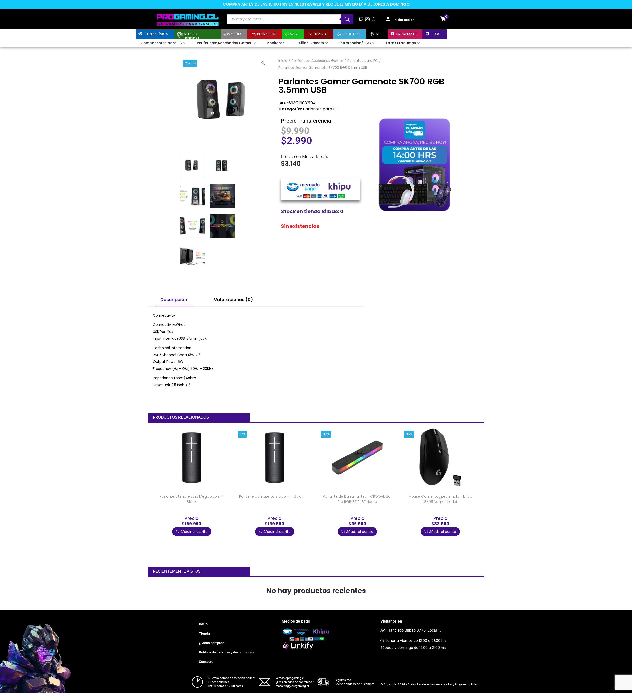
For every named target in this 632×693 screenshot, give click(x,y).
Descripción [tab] (173, 300)
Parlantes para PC (362, 60)
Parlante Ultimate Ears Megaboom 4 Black (192, 499)
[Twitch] (361, 19)
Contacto (206, 662)
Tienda (204, 633)
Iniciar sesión (404, 20)
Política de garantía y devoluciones (226, 652)
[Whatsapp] (374, 19)
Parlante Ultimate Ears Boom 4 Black (271, 496)
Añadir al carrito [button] (194, 531)
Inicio (282, 60)
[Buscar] (347, 19)
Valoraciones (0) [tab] (233, 300)
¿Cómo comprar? (212, 643)
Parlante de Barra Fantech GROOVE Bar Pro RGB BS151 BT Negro (357, 499)
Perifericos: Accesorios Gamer (317, 60)
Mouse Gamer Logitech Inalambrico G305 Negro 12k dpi (440, 499)
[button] (263, 62)
